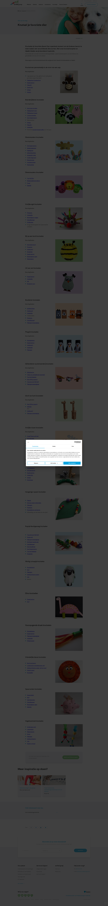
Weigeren (36, 463)
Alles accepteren (72, 463)
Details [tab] (54, 446)
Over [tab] (73, 446)
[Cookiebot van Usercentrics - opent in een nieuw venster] (75, 442)
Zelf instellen (53, 463)
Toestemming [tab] (35, 446)
